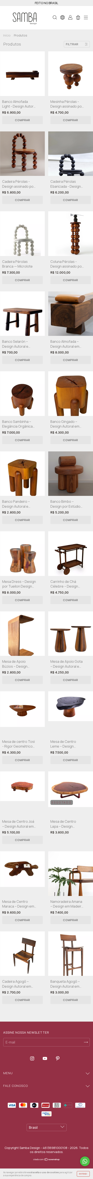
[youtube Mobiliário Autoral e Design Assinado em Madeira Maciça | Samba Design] (45, 1058)
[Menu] (86, 17)
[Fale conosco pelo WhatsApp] (85, 1161)
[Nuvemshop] (46, 1159)
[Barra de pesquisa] (55, 17)
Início (7, 35)
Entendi (83, 1174)
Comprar (22, 120)
